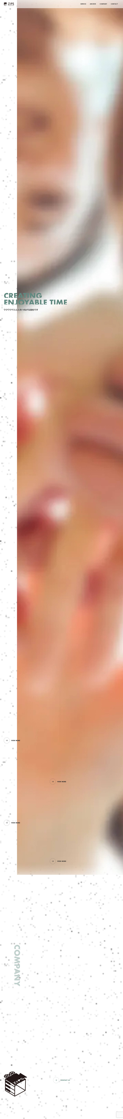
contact (114, 4)
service (83, 4)
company (103, 4)
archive (93, 4)
